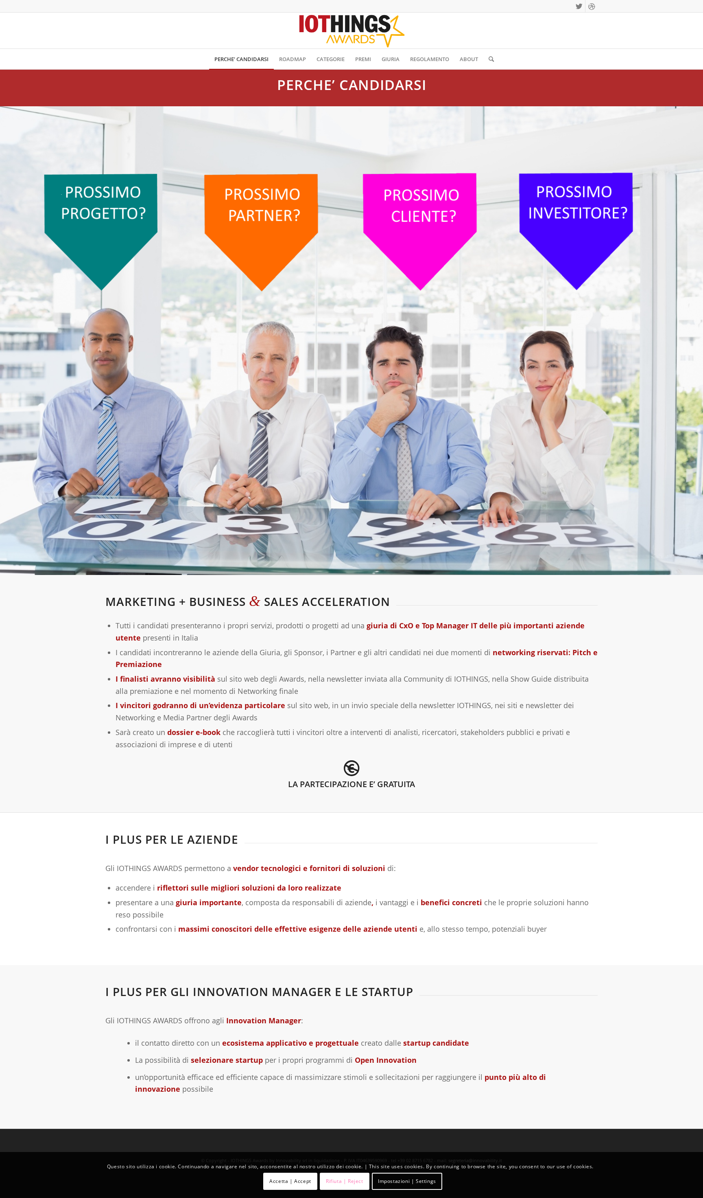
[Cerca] (488, 59)
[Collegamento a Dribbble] (591, 6)
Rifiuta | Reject (344, 1181)
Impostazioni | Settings (407, 1181)
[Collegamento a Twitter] (579, 6)
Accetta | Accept (290, 1181)
